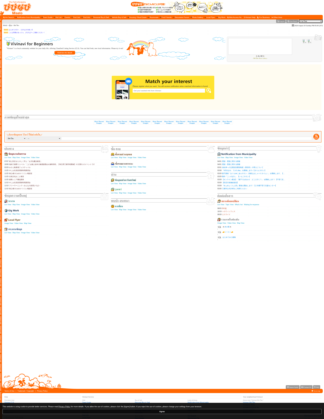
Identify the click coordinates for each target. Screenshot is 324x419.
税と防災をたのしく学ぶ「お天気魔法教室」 (23, 161)
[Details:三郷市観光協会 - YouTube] (215, 122)
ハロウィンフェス (226, 211)
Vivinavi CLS (9, 402)
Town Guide (86, 402)
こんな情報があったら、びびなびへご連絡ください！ (24, 32)
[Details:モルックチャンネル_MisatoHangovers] (157, 122)
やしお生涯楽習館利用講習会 (17, 170)
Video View (35, 157)
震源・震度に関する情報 (228, 161)
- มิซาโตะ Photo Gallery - (260, 58)
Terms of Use (9, 391)
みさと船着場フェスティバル (17, 167)
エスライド (223, 214)
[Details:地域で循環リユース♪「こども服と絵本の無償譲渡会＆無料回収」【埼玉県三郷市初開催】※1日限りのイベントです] (110, 122)
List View (7, 157)
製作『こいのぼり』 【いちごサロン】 (234, 176)
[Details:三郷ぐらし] (192, 122)
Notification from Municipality (198, 402)
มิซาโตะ (16, 25)
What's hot (239, 205)
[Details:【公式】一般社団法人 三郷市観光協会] (122, 122)
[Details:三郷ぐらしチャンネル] (145, 122)
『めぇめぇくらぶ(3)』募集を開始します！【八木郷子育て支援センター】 (247, 185)
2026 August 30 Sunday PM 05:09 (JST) (308, 26)
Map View (16, 157)
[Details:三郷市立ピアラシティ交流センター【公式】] (169, 122)
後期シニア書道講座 (14, 179)
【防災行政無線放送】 (228, 182)
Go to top (317, 391)
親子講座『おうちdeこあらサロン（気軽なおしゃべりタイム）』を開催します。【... (251, 173)
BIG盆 (222, 208)
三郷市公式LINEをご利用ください (232, 188)
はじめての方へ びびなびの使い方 (18, 30)
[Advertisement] (162, 364)
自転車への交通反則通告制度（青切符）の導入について (240, 167)
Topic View (230, 205)
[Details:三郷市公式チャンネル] (134, 122)
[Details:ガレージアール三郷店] (227, 122)
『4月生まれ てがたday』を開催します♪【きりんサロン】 (241, 170)
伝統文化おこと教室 (14, 176)
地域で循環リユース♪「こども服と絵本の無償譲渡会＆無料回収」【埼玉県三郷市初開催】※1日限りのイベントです (49, 164)
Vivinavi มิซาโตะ (249, 402)
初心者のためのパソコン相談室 (18, 173)
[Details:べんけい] (180, 122)
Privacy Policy (42, 391)
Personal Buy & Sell (142, 402)
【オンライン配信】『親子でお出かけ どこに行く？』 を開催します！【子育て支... (251, 179)
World (5, 25)
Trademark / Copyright (25, 391)
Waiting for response (251, 205)
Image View (25, 157)
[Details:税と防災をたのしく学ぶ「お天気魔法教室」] (99, 122)
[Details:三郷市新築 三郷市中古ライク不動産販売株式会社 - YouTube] (204, 122)
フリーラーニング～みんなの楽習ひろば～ (22, 185)
